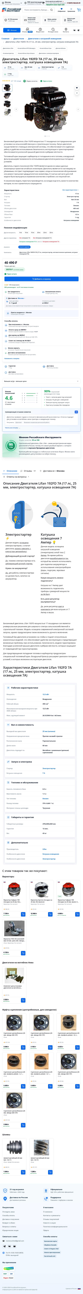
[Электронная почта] (14, 1246)
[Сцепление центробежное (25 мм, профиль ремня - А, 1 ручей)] (14, 1061)
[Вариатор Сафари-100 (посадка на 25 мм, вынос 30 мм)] (68, 889)
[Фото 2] (7, 96)
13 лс (26, 232)
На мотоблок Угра (45, 48)
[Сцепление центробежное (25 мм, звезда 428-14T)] (14, 1023)
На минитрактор (8, 53)
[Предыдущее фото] (16, 109)
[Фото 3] (7, 104)
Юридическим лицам (10, 1230)
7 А (44, 773)
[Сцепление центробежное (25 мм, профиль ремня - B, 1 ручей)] (41, 1061)
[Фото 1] (7, 87)
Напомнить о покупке (11, 358)
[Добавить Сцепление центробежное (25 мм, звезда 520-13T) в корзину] (50, 1047)
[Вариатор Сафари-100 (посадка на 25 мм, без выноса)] (14, 889)
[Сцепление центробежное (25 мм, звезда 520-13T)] (41, 1023)
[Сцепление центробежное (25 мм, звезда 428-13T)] (68, 1061)
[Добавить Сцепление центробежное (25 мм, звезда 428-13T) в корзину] (77, 1086)
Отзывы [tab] (30, 471)
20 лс (38, 232)
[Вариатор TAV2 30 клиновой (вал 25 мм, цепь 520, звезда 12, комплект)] (14, 928)
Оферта (46, 1230)
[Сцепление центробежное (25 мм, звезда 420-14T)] (14, 1100)
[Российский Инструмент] (11, 10)
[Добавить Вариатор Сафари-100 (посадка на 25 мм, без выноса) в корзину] (23, 914)
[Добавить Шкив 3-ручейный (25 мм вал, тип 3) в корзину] (50, 1172)
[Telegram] (4, 1246)
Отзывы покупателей (51, 1219)
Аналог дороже (24, 247)
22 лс (45, 232)
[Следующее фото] (78, 109)
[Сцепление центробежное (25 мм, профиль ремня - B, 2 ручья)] (68, 1023)
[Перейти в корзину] (79, 10)
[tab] (52, 471)
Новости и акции (49, 1223)
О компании (47, 1212)
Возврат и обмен (8, 1223)
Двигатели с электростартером (49, 53)
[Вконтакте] (74, 30)
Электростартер (49, 768)
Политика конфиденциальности (55, 1227)
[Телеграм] (78, 30)
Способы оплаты (8, 1215)
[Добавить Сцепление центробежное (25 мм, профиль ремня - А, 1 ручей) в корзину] (23, 1086)
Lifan (44, 849)
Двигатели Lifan (8, 48)
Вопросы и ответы (9, 1227)
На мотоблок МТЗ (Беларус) (26, 48)
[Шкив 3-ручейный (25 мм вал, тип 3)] (41, 1147)
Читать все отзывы (12, 428)
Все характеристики (70, 190)
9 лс (20, 232)
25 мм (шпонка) (49, 731)
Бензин (45, 799)
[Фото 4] (7, 112)
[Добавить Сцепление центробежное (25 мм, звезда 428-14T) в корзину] (23, 1047)
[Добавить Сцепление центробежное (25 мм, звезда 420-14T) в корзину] (23, 1125)
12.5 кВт (46, 694)
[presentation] (28, 471)
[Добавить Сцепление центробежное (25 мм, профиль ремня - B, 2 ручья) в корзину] (77, 1047)
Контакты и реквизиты (51, 1215)
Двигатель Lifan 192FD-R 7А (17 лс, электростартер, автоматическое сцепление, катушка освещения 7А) (48, 253)
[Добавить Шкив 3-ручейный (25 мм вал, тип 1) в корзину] (23, 1172)
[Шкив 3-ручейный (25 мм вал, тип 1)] (14, 1147)
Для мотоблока (60, 48)
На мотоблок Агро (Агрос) (26, 53)
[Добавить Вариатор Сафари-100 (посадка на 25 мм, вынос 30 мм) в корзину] (77, 914)
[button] (41, 445)
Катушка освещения (51, 854)
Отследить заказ (8, 1212)
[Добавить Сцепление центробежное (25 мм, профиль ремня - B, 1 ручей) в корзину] (50, 1086)
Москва (8, 2)
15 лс (32, 232)
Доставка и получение (10, 1219)
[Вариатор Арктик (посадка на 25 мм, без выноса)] (41, 889)
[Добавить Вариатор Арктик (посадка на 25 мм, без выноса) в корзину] (50, 914)
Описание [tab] (12, 471)
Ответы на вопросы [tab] (18, 476)
